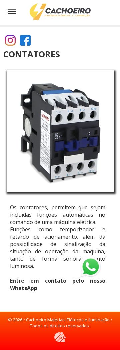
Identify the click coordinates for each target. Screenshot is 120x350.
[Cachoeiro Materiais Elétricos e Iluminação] (60, 12)
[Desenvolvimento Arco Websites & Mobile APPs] (60, 337)
